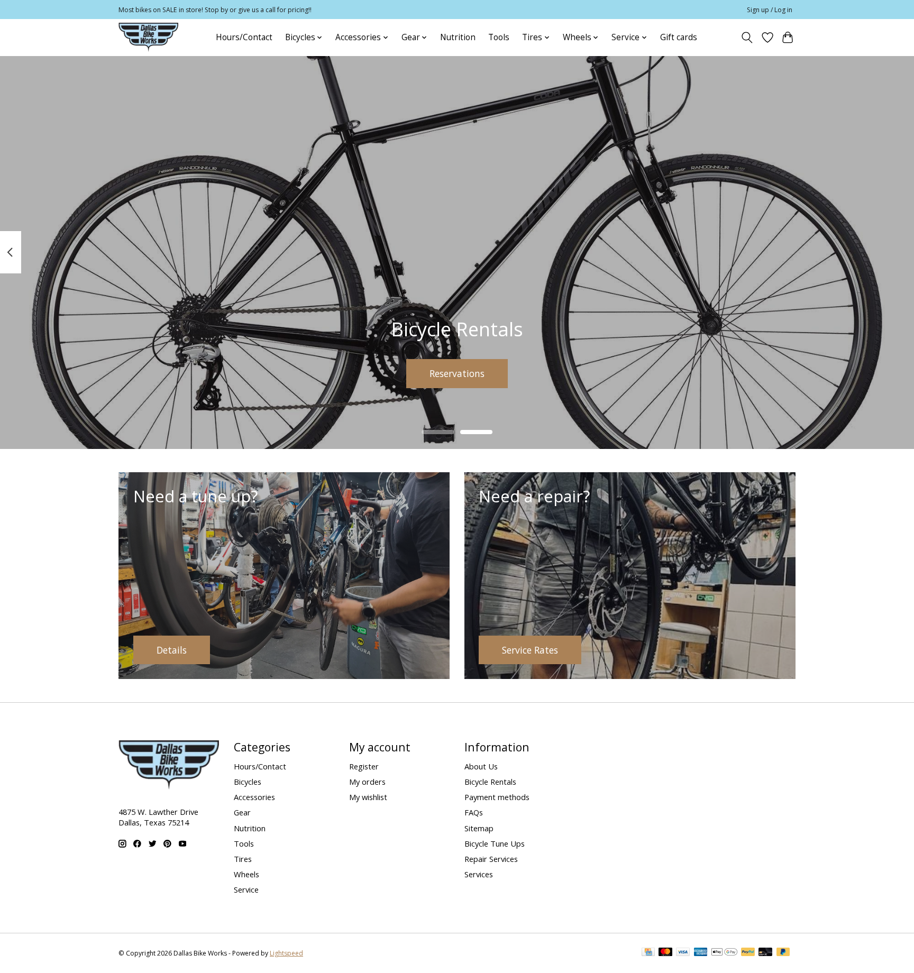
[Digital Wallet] (724, 953)
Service (246, 889)
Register (364, 766)
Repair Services (491, 858)
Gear (242, 812)
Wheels (246, 874)
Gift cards (678, 37)
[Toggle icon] (747, 37)
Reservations (457, 372)
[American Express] (701, 953)
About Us (481, 766)
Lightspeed (286, 953)
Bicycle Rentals (490, 781)
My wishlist (368, 797)
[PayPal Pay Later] (783, 953)
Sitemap (478, 828)
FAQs (473, 812)
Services (478, 874)
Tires (243, 858)
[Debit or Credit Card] (765, 953)
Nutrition (458, 37)
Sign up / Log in (769, 9)
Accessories (254, 797)
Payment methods (496, 797)
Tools (498, 37)
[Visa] (683, 953)
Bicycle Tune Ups (494, 843)
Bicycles (247, 781)
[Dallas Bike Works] (148, 37)
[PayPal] (748, 953)
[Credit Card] (648, 953)
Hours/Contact (244, 37)
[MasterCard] (665, 953)
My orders (367, 781)
